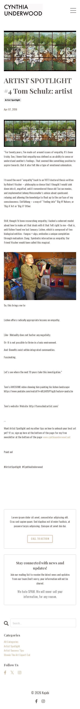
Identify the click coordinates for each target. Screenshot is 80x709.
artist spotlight (12, 99)
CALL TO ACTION (40, 539)
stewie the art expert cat (17, 655)
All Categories (11, 642)
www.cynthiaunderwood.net (56, 437)
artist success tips (14, 650)
